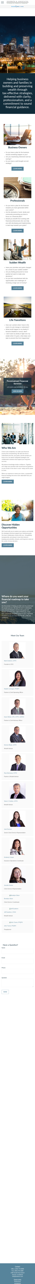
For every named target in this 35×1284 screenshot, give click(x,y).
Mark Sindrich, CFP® (10, 660)
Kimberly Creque (9, 857)
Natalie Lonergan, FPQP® (11, 689)
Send (5, 992)
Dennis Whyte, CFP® (10, 745)
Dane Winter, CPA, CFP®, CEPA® (14, 717)
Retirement (17, 1281)
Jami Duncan (8, 829)
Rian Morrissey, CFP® (10, 773)
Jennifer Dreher (8, 885)
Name (3, 947)
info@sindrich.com (17, 1276)
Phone (3, 967)
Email (3, 957)
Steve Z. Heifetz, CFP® (11, 801)
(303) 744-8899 (19, 1269)
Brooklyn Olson (8, 898)
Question (4, 977)
